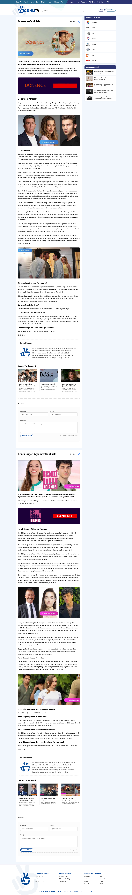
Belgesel (56, 2)
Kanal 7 (102, 881)
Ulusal (26, 2)
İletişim (37, 879)
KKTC (107, 2)
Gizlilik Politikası (64, 876)
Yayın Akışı (110, 10)
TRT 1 (102, 876)
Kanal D (86, 881)
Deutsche (100, 2)
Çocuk (49, 2)
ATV (101, 884)
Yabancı (84, 2)
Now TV (86, 884)
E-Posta (52, 411)
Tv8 (85, 879)
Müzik (43, 2)
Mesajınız (23, 420)
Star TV (102, 879)
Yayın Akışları (63, 881)
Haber (32, 2)
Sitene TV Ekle (39, 881)
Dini (78, 2)
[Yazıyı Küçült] (71, 22)
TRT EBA (91, 2)
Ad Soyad (23, 411)
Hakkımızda (39, 876)
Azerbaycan (70, 2)
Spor (37, 2)
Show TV (87, 876)
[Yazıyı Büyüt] (74, 22)
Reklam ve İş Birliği (64, 879)
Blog (101, 10)
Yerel (62, 2)
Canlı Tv (18, 2)
